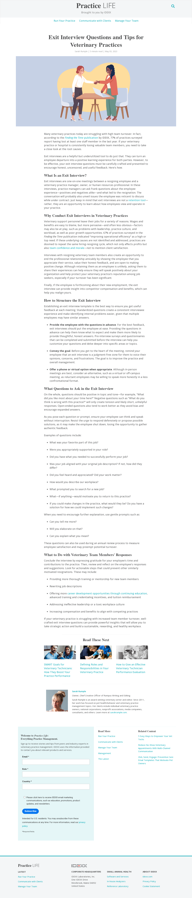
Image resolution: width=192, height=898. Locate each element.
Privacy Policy (149, 881)
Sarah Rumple (79, 691)
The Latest (103, 758)
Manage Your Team (126, 20)
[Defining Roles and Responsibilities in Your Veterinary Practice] (96, 652)
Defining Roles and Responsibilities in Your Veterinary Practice (94, 668)
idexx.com (147, 876)
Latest (22, 871)
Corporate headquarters (86, 871)
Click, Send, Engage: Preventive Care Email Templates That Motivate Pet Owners (155, 760)
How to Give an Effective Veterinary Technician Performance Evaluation (130, 668)
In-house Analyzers (116, 881)
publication (81, 137)
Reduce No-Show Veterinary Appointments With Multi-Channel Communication (154, 748)
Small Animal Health (119, 871)
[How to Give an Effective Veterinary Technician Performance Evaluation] (132, 652)
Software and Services (118, 876)
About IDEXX (150, 871)
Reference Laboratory (117, 886)
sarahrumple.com (118, 712)
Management (104, 753)
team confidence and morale (67, 248)
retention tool (136, 200)
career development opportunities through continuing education (107, 593)
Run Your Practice (64, 20)
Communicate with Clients (95, 20)
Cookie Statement (151, 886)
